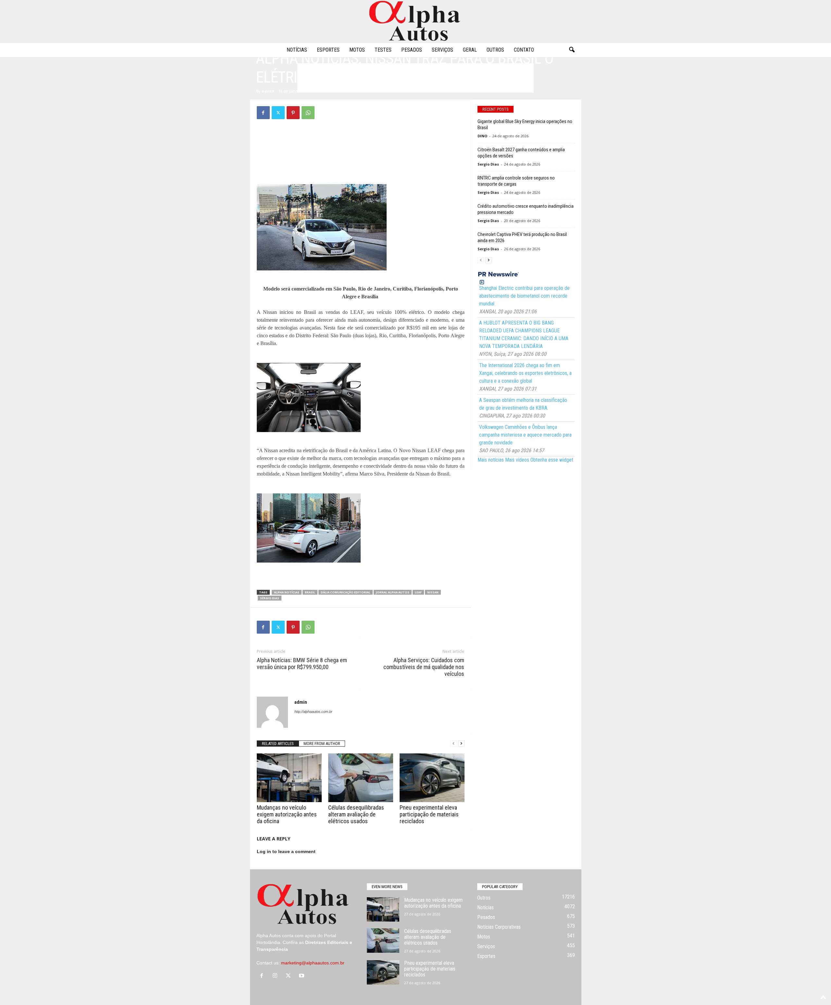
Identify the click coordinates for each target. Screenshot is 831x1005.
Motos (357, 50)
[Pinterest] (293, 112)
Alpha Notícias (286, 592)
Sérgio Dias (269, 598)
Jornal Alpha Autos (392, 592)
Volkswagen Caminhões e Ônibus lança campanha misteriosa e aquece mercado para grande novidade (525, 435)
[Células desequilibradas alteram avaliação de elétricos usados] (360, 777)
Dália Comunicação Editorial (345, 592)
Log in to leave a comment (286, 851)
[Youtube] (302, 976)
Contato (524, 50)
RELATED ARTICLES (278, 743)
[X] (278, 112)
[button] (571, 50)
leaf (418, 592)
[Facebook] (263, 112)
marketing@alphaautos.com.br (312, 962)
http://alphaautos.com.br (313, 711)
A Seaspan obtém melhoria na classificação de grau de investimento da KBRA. (523, 404)
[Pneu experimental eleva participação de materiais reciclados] (432, 777)
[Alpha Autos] (415, 21)
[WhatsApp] (308, 112)
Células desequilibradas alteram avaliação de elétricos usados (356, 814)
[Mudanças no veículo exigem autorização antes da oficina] (289, 777)
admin (268, 91)
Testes (383, 50)
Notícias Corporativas (499, 927)
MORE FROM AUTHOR (322, 743)
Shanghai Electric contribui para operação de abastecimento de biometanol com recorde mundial (524, 296)
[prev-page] (453, 743)
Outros (495, 50)
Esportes (328, 50)
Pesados (411, 50)
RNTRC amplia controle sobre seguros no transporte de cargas (516, 181)
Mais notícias (491, 460)
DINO (482, 135)
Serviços (442, 50)
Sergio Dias (488, 164)
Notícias (297, 50)
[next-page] (461, 743)
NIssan (433, 592)
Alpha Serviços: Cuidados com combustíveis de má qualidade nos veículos (423, 667)
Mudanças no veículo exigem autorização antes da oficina (287, 814)
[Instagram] (276, 976)
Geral (470, 50)
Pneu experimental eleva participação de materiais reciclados (429, 814)
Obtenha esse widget (551, 460)
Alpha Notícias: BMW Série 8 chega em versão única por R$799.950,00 (302, 663)
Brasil (310, 592)
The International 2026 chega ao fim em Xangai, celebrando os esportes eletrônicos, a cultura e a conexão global (525, 373)
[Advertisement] (361, 144)
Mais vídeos (517, 460)
